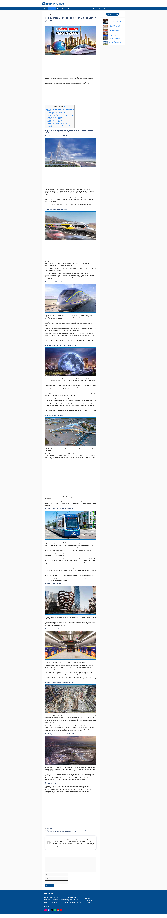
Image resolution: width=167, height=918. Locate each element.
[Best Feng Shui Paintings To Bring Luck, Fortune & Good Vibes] (105, 27)
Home (45, 8)
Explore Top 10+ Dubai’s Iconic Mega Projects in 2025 (58, 833)
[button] (122, 8)
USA (94, 830)
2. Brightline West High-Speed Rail (56, 112)
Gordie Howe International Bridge (79, 830)
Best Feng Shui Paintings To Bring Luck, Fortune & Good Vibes (114, 26)
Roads (58, 8)
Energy (94, 8)
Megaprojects (52, 8)
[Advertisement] (70, 66)
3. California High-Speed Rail (55, 114)
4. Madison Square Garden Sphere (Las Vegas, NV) (60, 115)
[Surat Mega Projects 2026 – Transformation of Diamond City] (105, 32)
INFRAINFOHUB (48, 894)
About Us (87, 894)
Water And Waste (102, 8)
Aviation (85, 8)
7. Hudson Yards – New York (55, 120)
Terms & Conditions (90, 902)
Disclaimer (87, 898)
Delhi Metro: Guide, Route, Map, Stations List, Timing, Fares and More (115, 21)
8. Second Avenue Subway (54, 122)
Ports (90, 8)
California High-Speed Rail (65, 830)
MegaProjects (90, 830)
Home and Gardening (113, 8)
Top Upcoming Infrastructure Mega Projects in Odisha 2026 (115, 42)
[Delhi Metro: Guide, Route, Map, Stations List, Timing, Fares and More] (105, 22)
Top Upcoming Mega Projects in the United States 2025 (60, 109)
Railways (64, 8)
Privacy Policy (88, 900)
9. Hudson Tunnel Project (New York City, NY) (59, 123)
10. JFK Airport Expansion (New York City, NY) (59, 125)
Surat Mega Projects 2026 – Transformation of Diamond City (115, 31)
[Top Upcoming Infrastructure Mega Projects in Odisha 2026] (105, 43)
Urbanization (78, 8)
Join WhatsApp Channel (113, 14)
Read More (55, 848)
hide (64, 106)
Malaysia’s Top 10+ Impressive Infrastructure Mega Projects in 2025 (61, 831)
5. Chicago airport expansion (55, 117)
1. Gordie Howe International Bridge (57, 111)
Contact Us (87, 896)
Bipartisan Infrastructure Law (53, 830)
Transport (70, 8)
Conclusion (49, 126)
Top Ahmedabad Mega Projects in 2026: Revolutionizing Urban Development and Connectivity (115, 37)
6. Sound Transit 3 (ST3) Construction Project (59, 118)
